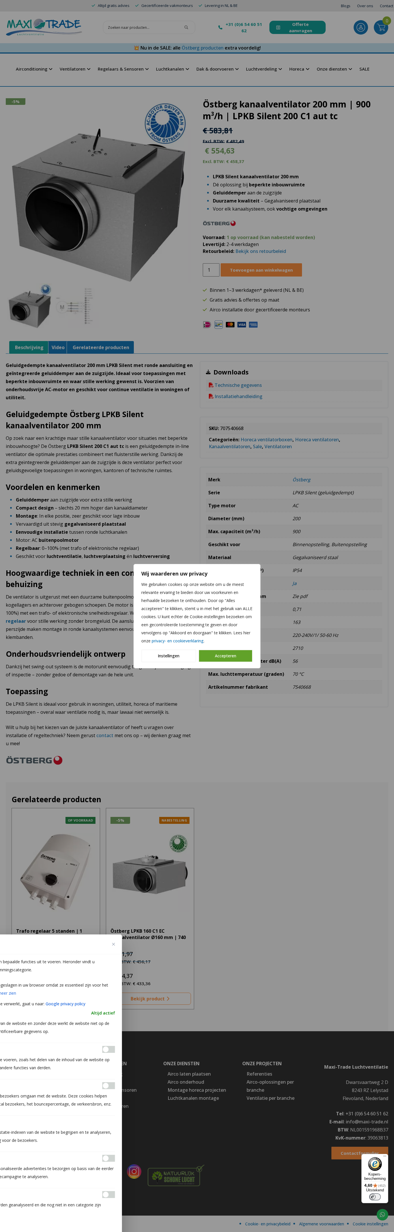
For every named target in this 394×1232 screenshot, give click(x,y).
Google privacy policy (65, 1003)
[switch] (375, 1196)
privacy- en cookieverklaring (178, 641)
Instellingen (168, 655)
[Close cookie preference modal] (113, 944)
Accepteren (225, 655)
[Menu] (384, 1157)
